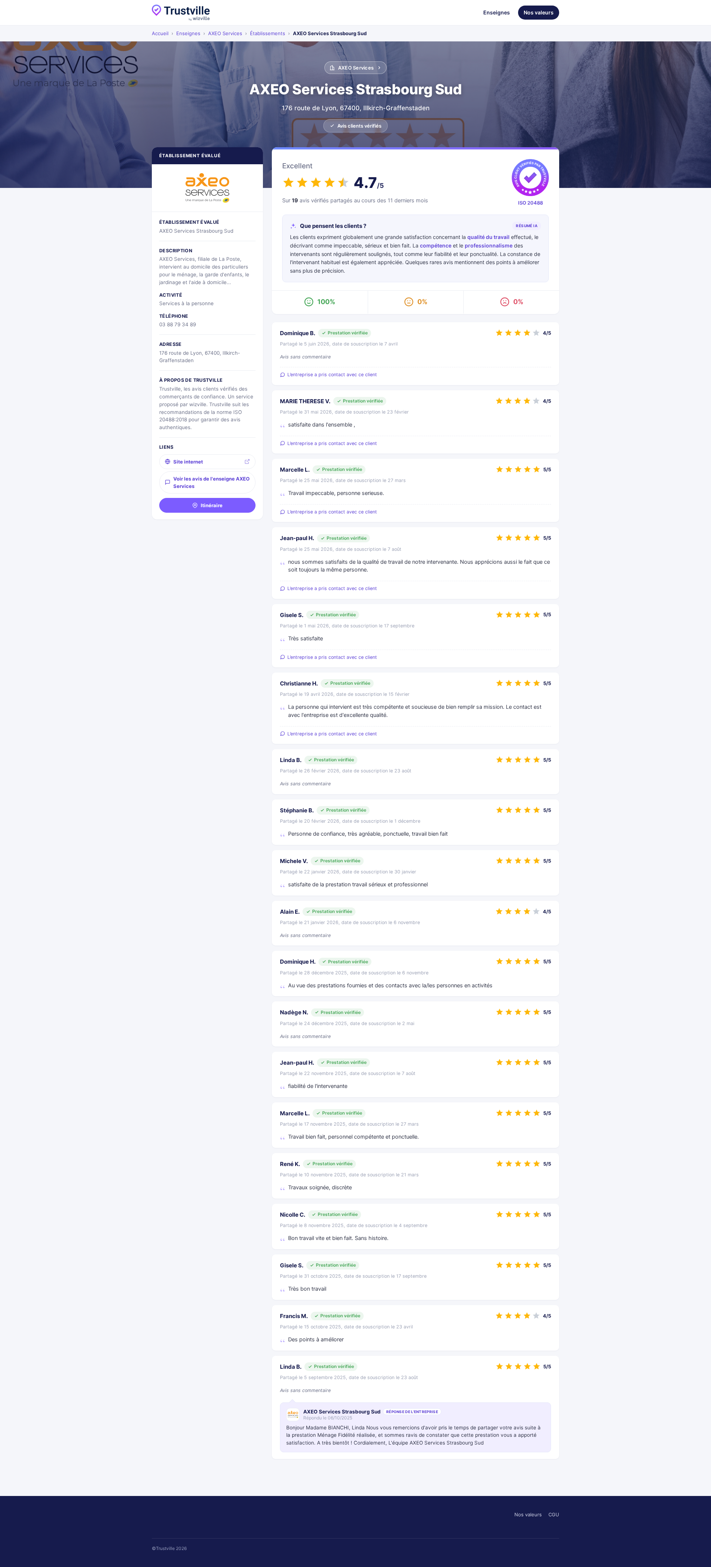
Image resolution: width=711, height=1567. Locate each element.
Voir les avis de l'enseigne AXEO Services (211, 482)
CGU (553, 1514)
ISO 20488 (530, 203)
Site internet (188, 462)
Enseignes (496, 12)
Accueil (160, 33)
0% (422, 302)
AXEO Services (225, 33)
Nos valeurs (539, 12)
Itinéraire (212, 505)
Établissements (267, 33)
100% (326, 302)
